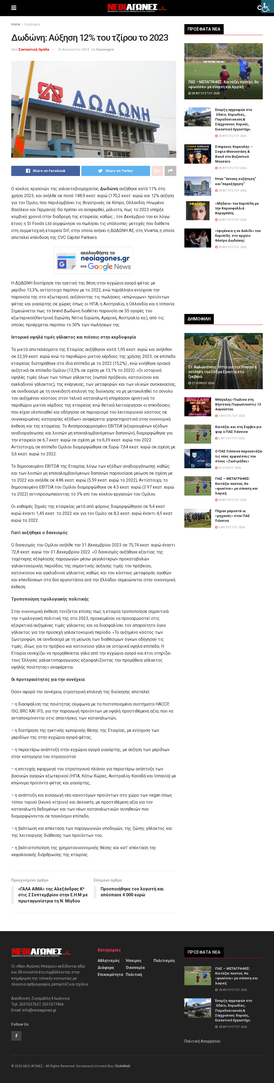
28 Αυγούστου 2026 (205, 93)
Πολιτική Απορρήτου (202, 1041)
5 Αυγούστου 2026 (231, 416)
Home (15, 24)
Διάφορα (106, 967)
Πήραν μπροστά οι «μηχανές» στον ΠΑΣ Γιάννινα (232, 516)
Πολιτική (134, 974)
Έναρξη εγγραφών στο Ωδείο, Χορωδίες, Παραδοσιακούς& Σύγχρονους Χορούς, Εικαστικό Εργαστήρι (233, 119)
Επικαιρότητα (110, 974)
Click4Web (122, 1066)
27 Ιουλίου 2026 (202, 383)
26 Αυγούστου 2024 (73, 49)
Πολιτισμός (164, 960)
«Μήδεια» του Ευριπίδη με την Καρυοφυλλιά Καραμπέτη (237, 208)
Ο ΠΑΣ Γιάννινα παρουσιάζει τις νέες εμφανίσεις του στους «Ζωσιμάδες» (238, 456)
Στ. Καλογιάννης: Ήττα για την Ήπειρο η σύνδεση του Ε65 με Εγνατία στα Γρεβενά (222, 372)
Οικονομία (32, 24)
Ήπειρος (134, 960)
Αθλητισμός (109, 960)
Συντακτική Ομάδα (33, 49)
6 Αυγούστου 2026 (231, 438)
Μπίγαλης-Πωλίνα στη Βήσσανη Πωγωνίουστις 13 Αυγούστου (238, 404)
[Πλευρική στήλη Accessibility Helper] (267, 6)
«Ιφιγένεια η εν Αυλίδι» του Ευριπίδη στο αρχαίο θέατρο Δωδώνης (238, 235)
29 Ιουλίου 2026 (229, 468)
